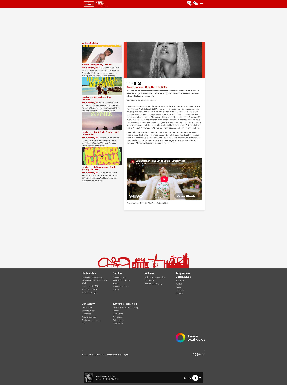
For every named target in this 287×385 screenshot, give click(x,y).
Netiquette (117, 317)
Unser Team (87, 308)
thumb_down (190, 377)
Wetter (116, 290)
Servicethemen (119, 277)
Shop (84, 323)
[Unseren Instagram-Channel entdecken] (203, 354)
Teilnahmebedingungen (154, 283)
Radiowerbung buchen (91, 320)
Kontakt (116, 311)
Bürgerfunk (86, 314)
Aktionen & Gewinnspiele (154, 277)
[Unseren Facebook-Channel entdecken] (199, 354)
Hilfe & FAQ (118, 314)
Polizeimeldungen (89, 292)
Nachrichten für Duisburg (92, 277)
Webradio (180, 281)
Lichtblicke (149, 280)
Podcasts (180, 290)
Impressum (118, 323)
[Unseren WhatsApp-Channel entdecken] (194, 354)
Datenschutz (118, 320)
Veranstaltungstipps (121, 280)
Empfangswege (88, 311)
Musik (178, 287)
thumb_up (200, 377)
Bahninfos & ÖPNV (121, 287)
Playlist (179, 284)
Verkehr (116, 283)
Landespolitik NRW (90, 286)
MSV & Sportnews (89, 289)
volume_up (184, 378)
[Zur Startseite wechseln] (89, 4)
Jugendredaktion (89, 317)
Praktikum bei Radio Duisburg (125, 308)
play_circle (195, 377)
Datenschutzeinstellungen (117, 354)
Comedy (179, 293)
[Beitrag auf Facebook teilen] (135, 83)
